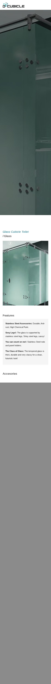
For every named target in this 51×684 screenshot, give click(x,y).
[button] (5, 273)
